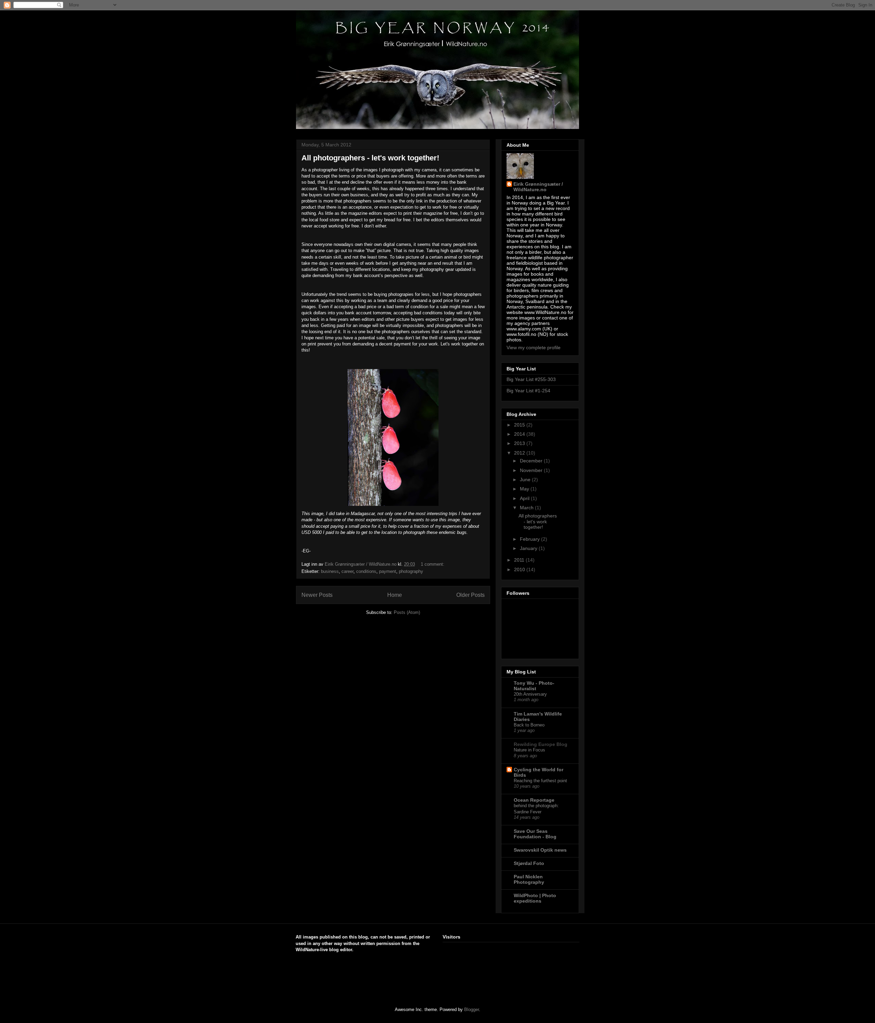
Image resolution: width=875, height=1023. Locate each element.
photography (411, 571)
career (347, 571)
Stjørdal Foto (529, 863)
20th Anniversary (530, 694)
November (532, 470)
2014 (520, 434)
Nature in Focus (529, 749)
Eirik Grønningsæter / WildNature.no (538, 186)
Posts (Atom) (407, 612)
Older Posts (470, 595)
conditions (366, 571)
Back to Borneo (529, 724)
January (529, 548)
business (330, 571)
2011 (520, 560)
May (525, 488)
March (527, 507)
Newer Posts (317, 595)
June (526, 479)
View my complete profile (534, 347)
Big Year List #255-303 (531, 379)
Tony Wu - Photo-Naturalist (534, 685)
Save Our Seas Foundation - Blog (535, 833)
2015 (520, 425)
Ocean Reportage (534, 800)
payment (387, 571)
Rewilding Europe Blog (540, 744)
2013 (520, 443)
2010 (520, 569)
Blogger (471, 1009)
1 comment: (433, 564)
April (525, 498)
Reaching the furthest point (540, 780)
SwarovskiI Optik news (540, 850)
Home (394, 595)
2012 (520, 453)
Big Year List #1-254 (528, 390)
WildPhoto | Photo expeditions (535, 898)
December (532, 460)
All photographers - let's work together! (370, 158)
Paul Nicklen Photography (529, 879)
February (530, 539)
